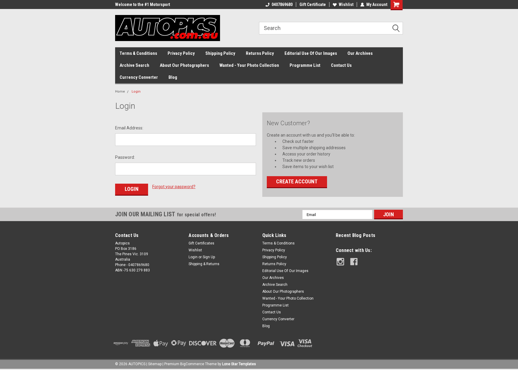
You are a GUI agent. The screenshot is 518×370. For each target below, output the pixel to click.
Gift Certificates (201, 243)
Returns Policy (260, 53)
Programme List (305, 65)
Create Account (296, 181)
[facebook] (354, 261)
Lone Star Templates (239, 364)
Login (136, 91)
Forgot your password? (173, 186)
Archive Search (134, 65)
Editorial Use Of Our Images (310, 53)
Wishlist (346, 4)
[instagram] (340, 261)
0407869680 (282, 4)
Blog (172, 77)
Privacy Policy (181, 53)
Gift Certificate (312, 4)
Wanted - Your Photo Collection (249, 65)
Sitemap (155, 364)
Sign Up (209, 257)
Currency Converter (139, 77)
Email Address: (129, 128)
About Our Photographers (184, 65)
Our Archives (360, 53)
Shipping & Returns (204, 264)
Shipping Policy (220, 53)
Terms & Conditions (138, 53)
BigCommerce (192, 364)
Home (120, 91)
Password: (125, 157)
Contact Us (341, 65)
